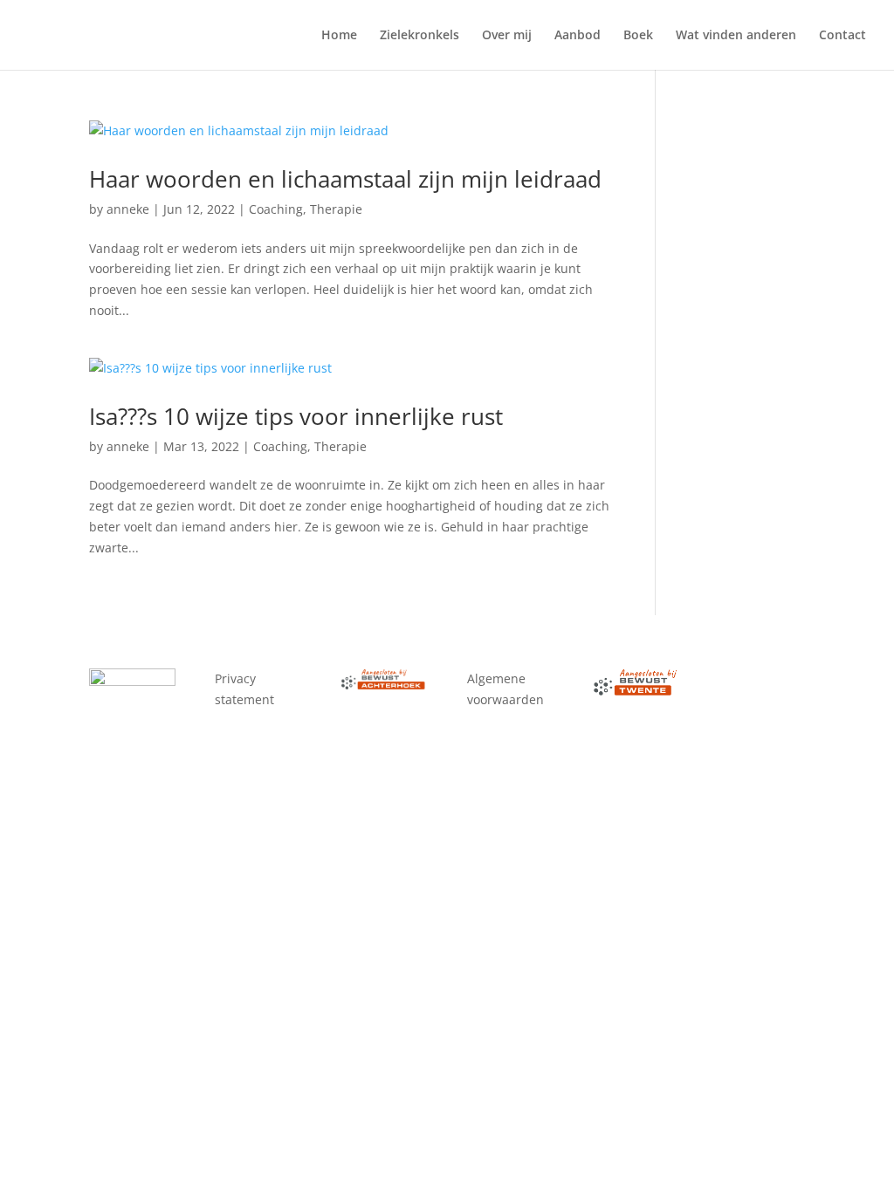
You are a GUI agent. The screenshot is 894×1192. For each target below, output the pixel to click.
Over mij (507, 36)
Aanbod (577, 36)
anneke (128, 209)
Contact (842, 36)
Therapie (336, 209)
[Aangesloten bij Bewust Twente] (636, 691)
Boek (638, 36)
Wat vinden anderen (736, 36)
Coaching (276, 209)
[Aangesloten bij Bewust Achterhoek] (383, 685)
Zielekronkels (419, 36)
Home (339, 36)
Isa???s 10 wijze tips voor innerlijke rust (296, 416)
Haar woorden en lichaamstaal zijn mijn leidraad (345, 179)
